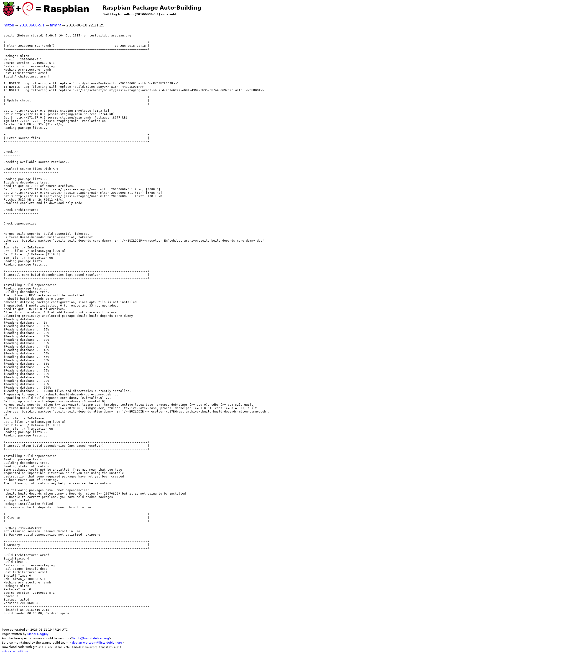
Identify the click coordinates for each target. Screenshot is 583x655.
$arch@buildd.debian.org (90, 638)
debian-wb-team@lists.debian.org (97, 642)
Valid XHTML (9, 651)
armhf (55, 25)
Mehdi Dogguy (38, 634)
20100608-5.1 (32, 25)
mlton (9, 25)
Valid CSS (23, 651)
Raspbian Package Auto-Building (151, 8)
